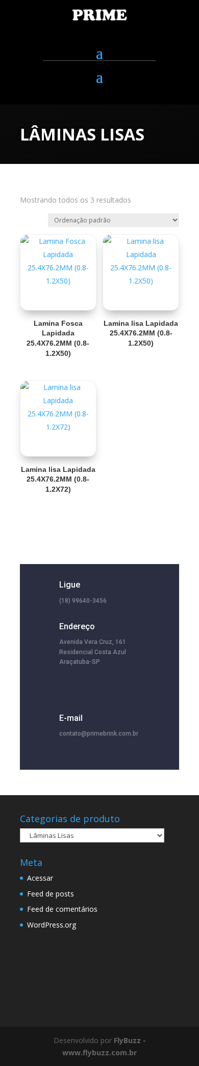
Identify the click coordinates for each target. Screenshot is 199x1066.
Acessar (40, 878)
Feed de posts (50, 894)
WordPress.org (51, 925)
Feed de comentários (62, 909)
